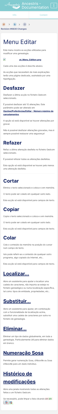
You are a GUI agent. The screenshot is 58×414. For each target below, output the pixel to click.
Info (14, 15)
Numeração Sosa (23, 353)
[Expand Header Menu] (54, 5)
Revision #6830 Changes (14, 29)
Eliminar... (15, 329)
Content (43, 15)
